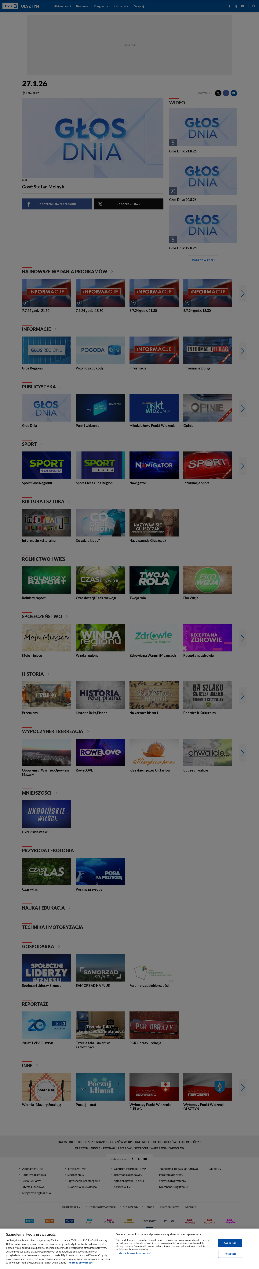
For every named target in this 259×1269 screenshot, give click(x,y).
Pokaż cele (230, 1253)
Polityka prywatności (80, 1262)
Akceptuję (230, 1242)
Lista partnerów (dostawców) (133, 1253)
